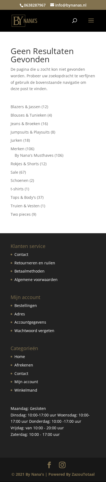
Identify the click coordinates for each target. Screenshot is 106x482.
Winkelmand (25, 390)
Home (19, 356)
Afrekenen (23, 365)
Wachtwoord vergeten (34, 330)
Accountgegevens (30, 322)
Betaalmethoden (29, 271)
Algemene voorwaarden (36, 279)
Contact (21, 254)
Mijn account (26, 381)
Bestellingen (25, 305)
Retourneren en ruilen (34, 262)
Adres (19, 314)
